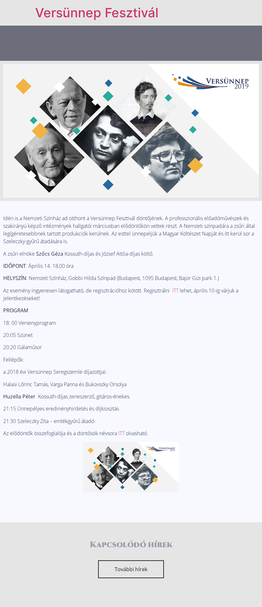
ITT (175, 290)
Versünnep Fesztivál (96, 12)
